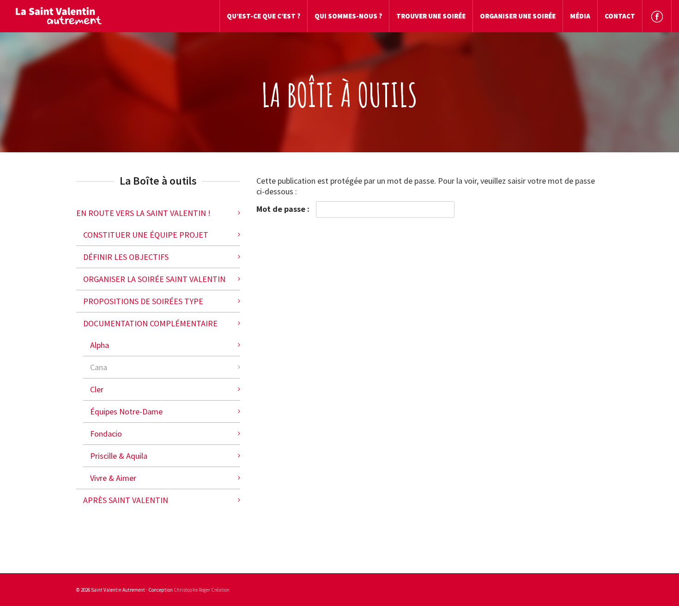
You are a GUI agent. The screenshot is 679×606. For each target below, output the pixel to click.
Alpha (99, 345)
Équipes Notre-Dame (126, 411)
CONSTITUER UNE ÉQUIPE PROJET (145, 234)
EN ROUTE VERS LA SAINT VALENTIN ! (143, 213)
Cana (98, 367)
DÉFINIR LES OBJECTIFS (126, 257)
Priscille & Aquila (118, 455)
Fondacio (106, 433)
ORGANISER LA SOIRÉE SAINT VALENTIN (154, 279)
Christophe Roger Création (202, 590)
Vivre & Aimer (113, 478)
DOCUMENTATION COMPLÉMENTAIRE (150, 323)
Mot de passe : (283, 209)
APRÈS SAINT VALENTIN (125, 500)
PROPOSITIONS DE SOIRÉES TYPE (143, 301)
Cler (96, 389)
